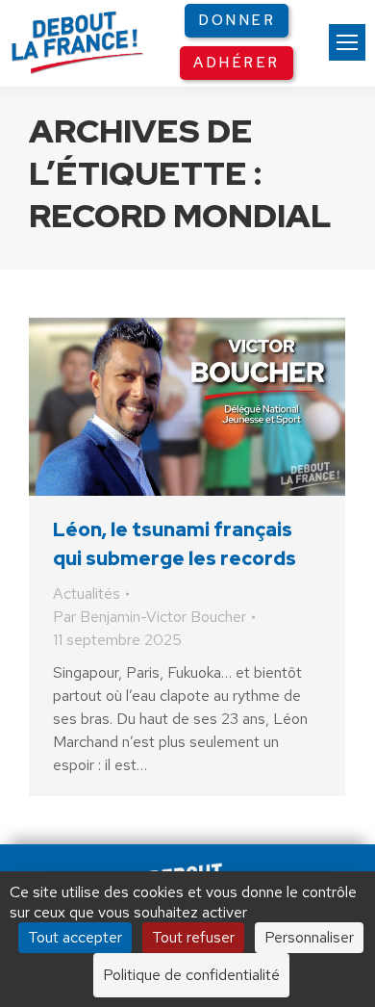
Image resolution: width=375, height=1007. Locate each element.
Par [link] (149, 617)
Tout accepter (75, 937)
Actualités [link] (86, 593)
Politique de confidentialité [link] (191, 975)
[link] (347, 42)
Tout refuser (193, 937)
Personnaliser (309, 937)
